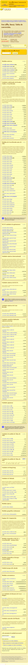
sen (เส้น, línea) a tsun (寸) (7, 472)
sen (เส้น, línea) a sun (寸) (7, 416)
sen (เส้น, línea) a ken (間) (7, 413)
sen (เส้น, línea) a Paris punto (8, 571)
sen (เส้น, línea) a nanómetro (8, 76)
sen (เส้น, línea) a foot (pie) (8, 123)
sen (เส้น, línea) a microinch (8, 138)
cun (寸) (22, 462)
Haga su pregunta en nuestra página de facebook (13, 642)
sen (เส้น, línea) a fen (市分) (8, 447)
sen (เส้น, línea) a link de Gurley (9, 249)
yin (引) (9, 462)
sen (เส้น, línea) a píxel (7, 551)
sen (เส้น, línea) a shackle (7, 165)
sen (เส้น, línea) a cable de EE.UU (9, 292)
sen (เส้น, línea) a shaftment (8, 188)
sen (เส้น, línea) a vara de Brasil (9, 353)
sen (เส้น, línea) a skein (7, 161)
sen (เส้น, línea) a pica (7, 543)
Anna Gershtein (17, 658)
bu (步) (16, 462)
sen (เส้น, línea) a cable (7, 275)
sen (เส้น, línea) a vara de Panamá (9, 382)
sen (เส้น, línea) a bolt (6, 112)
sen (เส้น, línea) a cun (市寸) (8, 445)
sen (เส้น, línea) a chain (7, 114)
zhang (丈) (12, 462)
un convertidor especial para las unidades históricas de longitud (12, 33)
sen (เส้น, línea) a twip (7, 553)
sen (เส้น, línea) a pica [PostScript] (9, 545)
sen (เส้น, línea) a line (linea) (8, 206)
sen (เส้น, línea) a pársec (7, 581)
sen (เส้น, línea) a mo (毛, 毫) (8, 422)
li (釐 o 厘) (9, 463)
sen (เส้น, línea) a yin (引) (7, 440)
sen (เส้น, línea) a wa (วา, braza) (9, 490)
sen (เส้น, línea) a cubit (7, 181)
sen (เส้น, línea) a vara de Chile (8, 355)
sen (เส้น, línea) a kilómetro (8, 64)
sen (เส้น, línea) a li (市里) (7, 438)
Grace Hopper (4, 598)
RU (7, 9)
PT (5, 9)
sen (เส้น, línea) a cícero (7, 562)
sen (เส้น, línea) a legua (7, 105)
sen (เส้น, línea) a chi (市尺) (8, 444)
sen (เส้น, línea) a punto (7, 547)
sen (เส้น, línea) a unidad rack (8, 531)
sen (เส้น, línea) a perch (7, 119)
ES (3, 9)
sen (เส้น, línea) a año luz (7, 583)
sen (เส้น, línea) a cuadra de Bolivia (9, 332)
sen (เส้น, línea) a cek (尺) (7, 470)
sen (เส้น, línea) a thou (7, 211)
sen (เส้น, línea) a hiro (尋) (7, 411)
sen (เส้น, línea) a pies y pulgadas (9, 125)
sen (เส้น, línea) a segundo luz (8, 589)
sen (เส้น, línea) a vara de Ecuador (9, 367)
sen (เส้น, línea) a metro (7, 66)
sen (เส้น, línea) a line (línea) (8, 134)
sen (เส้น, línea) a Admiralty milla (9, 313)
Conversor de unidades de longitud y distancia (16, 5)
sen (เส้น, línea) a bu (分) (7, 418)
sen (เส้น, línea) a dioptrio (7, 506)
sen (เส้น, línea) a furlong (7, 110)
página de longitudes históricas (7, 326)
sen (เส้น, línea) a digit (7, 201)
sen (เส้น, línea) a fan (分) (7, 474)
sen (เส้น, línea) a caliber (7, 210)
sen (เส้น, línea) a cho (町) (7, 407)
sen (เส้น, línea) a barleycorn (8, 202)
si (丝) (16, 463)
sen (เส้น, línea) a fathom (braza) (9, 277)
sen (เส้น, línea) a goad (7, 174)
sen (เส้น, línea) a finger (7, 199)
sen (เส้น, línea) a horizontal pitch (9, 533)
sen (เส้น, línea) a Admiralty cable (9, 315)
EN (1, 9)
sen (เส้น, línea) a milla (7, 107)
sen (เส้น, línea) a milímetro (8, 71)
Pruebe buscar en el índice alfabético (10, 640)
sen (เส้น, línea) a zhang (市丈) (8, 442)
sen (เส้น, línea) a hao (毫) (7, 451)
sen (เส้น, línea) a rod (6, 117)
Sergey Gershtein (11, 658)
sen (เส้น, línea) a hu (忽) (7, 455)
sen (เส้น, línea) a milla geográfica (9, 514)
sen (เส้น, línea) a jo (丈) (7, 409)
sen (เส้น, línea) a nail (6, 187)
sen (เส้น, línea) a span (7, 128)
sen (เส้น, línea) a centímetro (8, 69)
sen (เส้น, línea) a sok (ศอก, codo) (9, 492)
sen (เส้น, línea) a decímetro (8, 68)
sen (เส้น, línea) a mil (6, 136)
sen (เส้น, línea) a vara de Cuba (8, 362)
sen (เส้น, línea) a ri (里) (7, 406)
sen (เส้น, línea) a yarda (7, 121)
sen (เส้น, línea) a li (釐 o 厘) (8, 449)
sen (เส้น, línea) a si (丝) (7, 453)
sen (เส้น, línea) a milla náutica (8, 272)
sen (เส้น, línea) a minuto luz (8, 588)
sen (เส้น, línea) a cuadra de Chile (9, 334)
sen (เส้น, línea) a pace (7, 179)
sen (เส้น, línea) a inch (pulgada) (9, 131)
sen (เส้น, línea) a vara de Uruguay (9, 393)
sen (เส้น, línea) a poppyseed (8, 204)
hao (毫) (12, 463)
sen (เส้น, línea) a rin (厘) (7, 420)
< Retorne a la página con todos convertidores (12, 645)
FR (9, 9)
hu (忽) (18, 463)
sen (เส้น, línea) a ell (6, 176)
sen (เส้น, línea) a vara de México (9, 377)
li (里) (7, 462)
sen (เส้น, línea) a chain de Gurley (9, 235)
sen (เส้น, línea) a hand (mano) (8, 129)
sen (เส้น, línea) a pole (7, 116)
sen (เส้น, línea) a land (7, 108)
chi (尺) (19, 462)
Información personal (5, 661)
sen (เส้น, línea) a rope (7, 170)
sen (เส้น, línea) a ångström (8, 78)
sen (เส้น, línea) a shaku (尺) (8, 415)
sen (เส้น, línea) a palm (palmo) (8, 193)
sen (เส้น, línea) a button (7, 208)
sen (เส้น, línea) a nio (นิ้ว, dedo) (9, 496)
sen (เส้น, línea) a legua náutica (8, 270)
